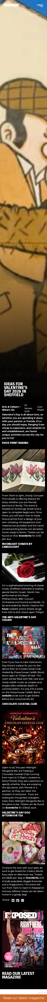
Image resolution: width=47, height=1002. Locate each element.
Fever (5, 609)
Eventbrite (25, 535)
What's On (8, 410)
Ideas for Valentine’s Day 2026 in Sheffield (15, 389)
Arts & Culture (10, 406)
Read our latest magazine (23, 997)
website (7, 695)
